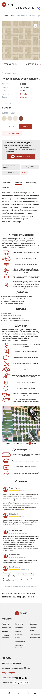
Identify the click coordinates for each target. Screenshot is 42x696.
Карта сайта (35, 638)
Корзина (5, 624)
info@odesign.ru (8, 673)
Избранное (6, 628)
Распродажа (35, 634)
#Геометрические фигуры (9, 167)
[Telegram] (21, 682)
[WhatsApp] (27, 682)
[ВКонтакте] (14, 682)
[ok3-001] (4, 118)
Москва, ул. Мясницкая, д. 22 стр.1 (16, 668)
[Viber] (24, 682)
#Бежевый (10, 173)
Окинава (23, 94)
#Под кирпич (30, 167)
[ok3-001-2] (15, 118)
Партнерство (20, 641)
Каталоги (6, 631)
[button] (30, 438)
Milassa (23, 97)
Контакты (19, 624)
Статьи (18, 638)
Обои (12, 16)
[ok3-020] (21, 118)
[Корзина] (27, 693)
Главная (5, 16)
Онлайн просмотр (23, 156)
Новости (19, 628)
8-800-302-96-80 (25, 8)
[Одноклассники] (18, 682)
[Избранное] (18, 693)
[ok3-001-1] (9, 118)
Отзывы (33, 624)
